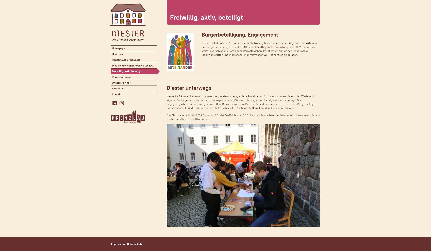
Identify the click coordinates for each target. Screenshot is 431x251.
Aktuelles (118, 88)
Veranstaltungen (122, 77)
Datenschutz (134, 244)
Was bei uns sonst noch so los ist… (133, 65)
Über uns (117, 54)
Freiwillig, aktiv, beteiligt (127, 71)
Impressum (118, 244)
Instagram (121, 103)
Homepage (118, 48)
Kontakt (116, 94)
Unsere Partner (121, 83)
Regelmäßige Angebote (126, 60)
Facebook (114, 103)
